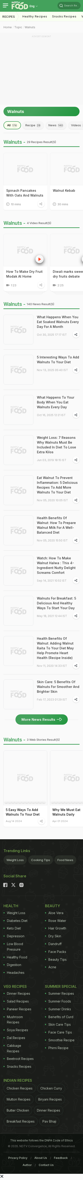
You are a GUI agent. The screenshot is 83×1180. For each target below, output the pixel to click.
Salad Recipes (18, 1001)
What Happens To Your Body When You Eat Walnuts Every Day (55, 402)
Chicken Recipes (20, 1088)
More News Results (38, 719)
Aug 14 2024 (14, 821)
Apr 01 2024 (60, 821)
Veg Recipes (15, 986)
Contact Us (46, 1165)
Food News (65, 860)
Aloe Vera (55, 913)
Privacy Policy (17, 1158)
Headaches (15, 972)
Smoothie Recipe (61, 1040)
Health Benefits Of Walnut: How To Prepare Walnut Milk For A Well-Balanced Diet (56, 525)
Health (10, 906)
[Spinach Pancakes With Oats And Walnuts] (25, 169)
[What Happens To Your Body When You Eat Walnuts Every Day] (18, 410)
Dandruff (55, 944)
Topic (18, 27)
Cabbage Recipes (14, 1048)
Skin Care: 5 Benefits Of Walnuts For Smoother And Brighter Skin (58, 686)
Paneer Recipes (19, 1009)
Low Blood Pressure (15, 946)
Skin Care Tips (59, 1024)
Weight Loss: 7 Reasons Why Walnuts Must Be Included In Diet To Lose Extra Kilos (56, 445)
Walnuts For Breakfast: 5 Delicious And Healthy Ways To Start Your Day (56, 603)
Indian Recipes (17, 1080)
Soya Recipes (17, 1030)
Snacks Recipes (64, 16)
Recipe (32, 125)
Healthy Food (17, 957)
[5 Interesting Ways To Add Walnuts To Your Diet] (18, 370)
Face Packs (57, 952)
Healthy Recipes (34, 16)
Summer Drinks (59, 1009)
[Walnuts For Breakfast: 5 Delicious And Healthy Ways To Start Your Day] (18, 611)
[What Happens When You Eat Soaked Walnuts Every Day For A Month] (18, 329)
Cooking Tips (40, 860)
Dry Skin (54, 936)
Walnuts (30, 27)
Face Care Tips (60, 1032)
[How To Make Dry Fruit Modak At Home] (25, 250)
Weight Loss (15, 860)
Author (27, 1165)
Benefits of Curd (60, 1017)
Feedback (61, 1158)
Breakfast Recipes (21, 1121)
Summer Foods (59, 1001)
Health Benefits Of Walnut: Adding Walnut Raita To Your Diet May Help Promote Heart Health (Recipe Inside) (55, 648)
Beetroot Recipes (20, 1059)
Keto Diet (14, 928)
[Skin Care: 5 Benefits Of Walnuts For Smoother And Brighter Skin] (18, 694)
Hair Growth (57, 928)
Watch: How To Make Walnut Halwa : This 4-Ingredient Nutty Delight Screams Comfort (56, 565)
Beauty (52, 906)
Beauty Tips (57, 959)
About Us (40, 1158)
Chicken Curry (51, 1088)
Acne (52, 967)
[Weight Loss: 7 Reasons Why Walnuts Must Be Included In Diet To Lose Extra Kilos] (18, 450)
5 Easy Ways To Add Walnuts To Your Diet (23, 812)
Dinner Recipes (18, 993)
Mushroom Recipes (15, 1019)
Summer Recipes (61, 993)
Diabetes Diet (17, 921)
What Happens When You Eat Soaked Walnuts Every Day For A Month (58, 322)
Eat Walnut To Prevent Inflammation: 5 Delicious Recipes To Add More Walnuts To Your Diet (57, 485)
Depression (15, 936)
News (55, 125)
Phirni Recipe (58, 1048)
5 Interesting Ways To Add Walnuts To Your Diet (58, 359)
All (12, 125)
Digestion (14, 965)
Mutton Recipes (18, 1099)
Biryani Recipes (50, 1099)
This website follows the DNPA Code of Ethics (41, 1140)
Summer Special (61, 986)
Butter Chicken (18, 1110)
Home (7, 27)
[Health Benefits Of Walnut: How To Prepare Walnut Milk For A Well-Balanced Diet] (18, 530)
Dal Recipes (16, 1038)
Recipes (8, 16)
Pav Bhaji (49, 1121)
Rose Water (57, 921)
